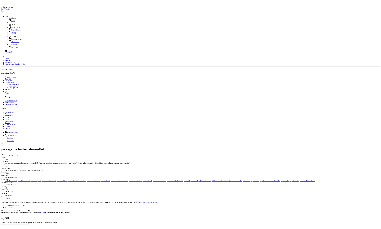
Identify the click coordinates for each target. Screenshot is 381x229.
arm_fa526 (187, 181)
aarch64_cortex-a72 (24, 181)
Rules (6, 114)
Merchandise (9, 121)
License (7, 126)
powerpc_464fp (305, 181)
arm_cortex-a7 (105, 181)
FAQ (6, 91)
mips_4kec (246, 181)
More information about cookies (149, 202)
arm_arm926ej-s (62, 181)
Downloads (8, 80)
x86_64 (312, 181)
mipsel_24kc (264, 181)
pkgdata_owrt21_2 (11, 62)
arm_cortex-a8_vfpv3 (135, 181)
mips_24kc (238, 181)
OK (137, 202)
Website (7, 123)
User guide (12, 86)
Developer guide (14, 88)
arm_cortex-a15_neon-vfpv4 (77, 181)
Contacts (7, 128)
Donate (7, 119)
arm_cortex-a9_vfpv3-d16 (175, 181)
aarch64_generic (36, 181)
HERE (42, 212)
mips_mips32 (255, 181)
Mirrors (7, 117)
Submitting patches (11, 101)
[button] (6, 16)
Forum (7, 93)
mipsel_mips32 (294, 181)
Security (7, 89)
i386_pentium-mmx (205, 181)
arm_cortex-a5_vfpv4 (93, 181)
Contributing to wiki (11, 104)
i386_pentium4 (217, 181)
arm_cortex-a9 (147, 181)
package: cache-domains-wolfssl (15, 64)
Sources (7, 198)
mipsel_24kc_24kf (274, 181)
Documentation (9, 82)
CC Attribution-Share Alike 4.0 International (15, 224)
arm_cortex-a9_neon (159, 181)
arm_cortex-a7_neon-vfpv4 (119, 181)
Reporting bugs (9, 102)
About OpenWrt (10, 112)
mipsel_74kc (285, 181)
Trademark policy (10, 124)
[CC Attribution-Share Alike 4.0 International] (5, 219)
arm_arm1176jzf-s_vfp (49, 181)
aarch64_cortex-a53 (11, 181)
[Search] (1, 13)
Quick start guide (14, 84)
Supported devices (10, 77)
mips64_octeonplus (228, 181)
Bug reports (8, 195)
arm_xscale (194, 181)
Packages (8, 60)
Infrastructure (9, 116)
